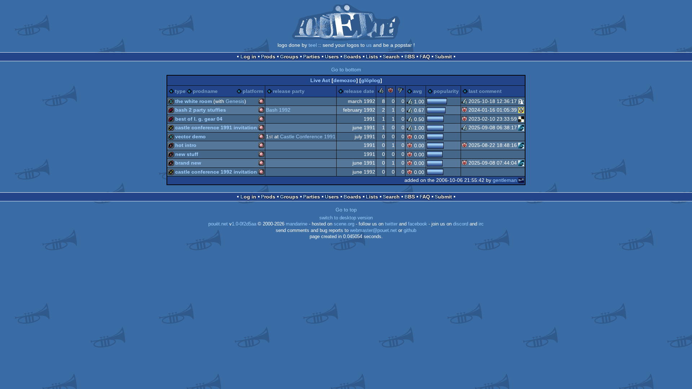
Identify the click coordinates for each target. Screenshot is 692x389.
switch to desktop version (346, 217)
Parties (311, 56)
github (410, 230)
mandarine (296, 224)
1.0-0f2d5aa (244, 224)
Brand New (188, 163)
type (180, 91)
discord (460, 224)
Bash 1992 (278, 110)
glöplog (370, 80)
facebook (417, 224)
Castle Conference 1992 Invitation (216, 172)
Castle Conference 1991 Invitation (216, 127)
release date (359, 91)
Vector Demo (190, 136)
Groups (289, 56)
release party (289, 91)
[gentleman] (521, 180)
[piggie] (391, 91)
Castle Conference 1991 (308, 136)
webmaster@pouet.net (373, 230)
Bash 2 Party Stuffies (200, 110)
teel (313, 45)
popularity (446, 91)
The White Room (193, 101)
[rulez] (381, 91)
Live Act (320, 80)
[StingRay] (521, 119)
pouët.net (218, 224)
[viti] (521, 110)
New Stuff (186, 154)
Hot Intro (185, 145)
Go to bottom (346, 69)
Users (332, 56)
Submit (443, 56)
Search (391, 56)
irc (481, 224)
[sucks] (400, 91)
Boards (352, 56)
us (369, 45)
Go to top (346, 210)
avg (417, 91)
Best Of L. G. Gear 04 (198, 119)
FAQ (425, 56)
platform (253, 91)
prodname (205, 91)
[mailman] (521, 127)
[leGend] (521, 101)
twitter (391, 224)
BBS (409, 56)
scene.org (344, 224)
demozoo (344, 80)
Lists (372, 56)
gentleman (505, 180)
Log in (248, 56)
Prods (268, 56)
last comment (485, 91)
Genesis (235, 101)
